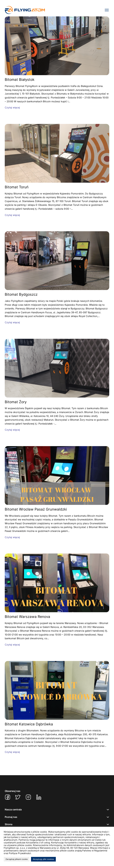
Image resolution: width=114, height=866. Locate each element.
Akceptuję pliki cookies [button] (43, 859)
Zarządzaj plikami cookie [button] (16, 859)
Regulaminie (100, 850)
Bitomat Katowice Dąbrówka (29, 724)
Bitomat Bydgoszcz (21, 294)
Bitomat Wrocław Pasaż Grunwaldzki (36, 509)
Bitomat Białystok (19, 80)
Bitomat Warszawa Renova (27, 617)
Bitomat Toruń (16, 187)
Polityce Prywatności (20, 853)
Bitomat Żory (16, 402)
